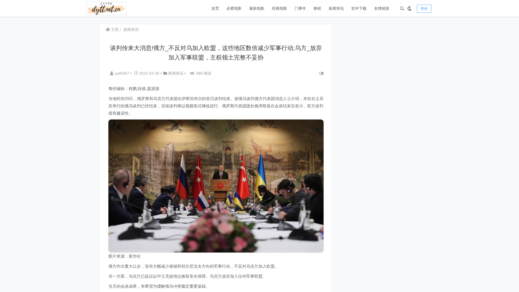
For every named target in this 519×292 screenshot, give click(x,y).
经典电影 (279, 8)
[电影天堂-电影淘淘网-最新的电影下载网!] (106, 8)
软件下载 (359, 8)
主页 (114, 29)
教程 (317, 8)
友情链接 (381, 8)
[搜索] (402, 8)
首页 (215, 8)
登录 (424, 8)
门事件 (300, 8)
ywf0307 (122, 73)
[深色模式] (409, 8)
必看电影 (234, 8)
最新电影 (256, 8)
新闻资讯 (336, 8)
